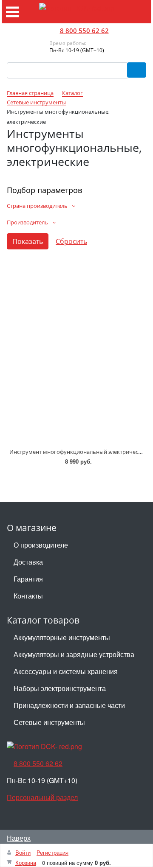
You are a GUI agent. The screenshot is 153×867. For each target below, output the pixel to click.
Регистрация (52, 852)
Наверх (19, 838)
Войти (23, 852)
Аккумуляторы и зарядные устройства (74, 654)
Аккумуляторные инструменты (62, 637)
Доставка (28, 562)
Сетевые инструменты (49, 722)
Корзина (25, 863)
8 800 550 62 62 (84, 30)
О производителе (41, 545)
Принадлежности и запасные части (69, 705)
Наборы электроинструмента (60, 688)
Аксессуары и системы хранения (66, 671)
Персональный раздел (42, 797)
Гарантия (28, 579)
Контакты (28, 596)
